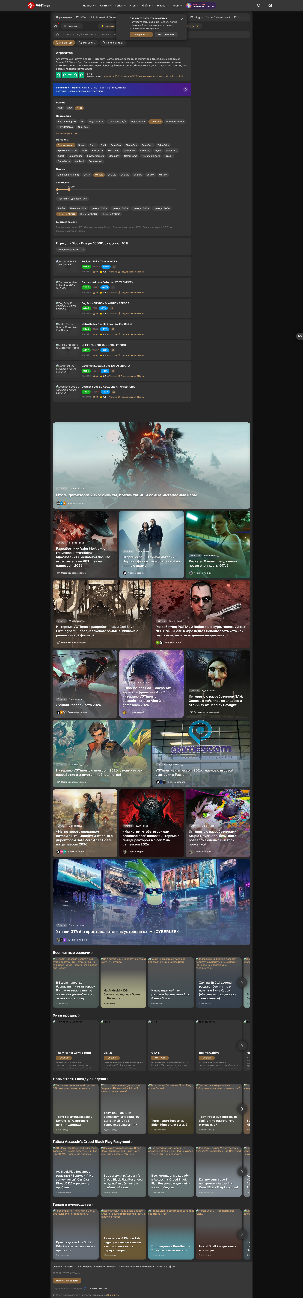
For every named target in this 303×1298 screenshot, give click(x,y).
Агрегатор (69, 34)
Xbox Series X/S (117, 121)
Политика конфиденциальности (136, 1266)
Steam (81, 145)
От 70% (150, 174)
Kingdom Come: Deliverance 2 (212, 17)
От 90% (163, 174)
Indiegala (145, 150)
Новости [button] (88, 5)
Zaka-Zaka (163, 145)
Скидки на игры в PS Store (157, 227)
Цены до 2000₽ (111, 214)
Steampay (114, 156)
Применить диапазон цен (72, 198)
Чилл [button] (176, 5)
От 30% (125, 174)
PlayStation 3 (65, 127)
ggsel (61, 156)
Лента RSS (161, 1266)
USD (69, 108)
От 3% (87, 174)
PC (82, 121)
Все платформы (67, 121)
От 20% (112, 174)
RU (173, 1266)
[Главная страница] (38, 5)
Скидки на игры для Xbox (70, 231)
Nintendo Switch (175, 121)
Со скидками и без (68, 174)
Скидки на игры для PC (69, 227)
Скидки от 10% (109, 34)
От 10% (99, 174)
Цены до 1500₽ (88, 214)
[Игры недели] (245, 17)
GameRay (116, 145)
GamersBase (75, 156)
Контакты (112, 1266)
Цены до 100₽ (78, 208)
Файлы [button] (146, 5)
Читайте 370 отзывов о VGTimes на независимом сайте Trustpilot (143, 76)
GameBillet (130, 150)
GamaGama (64, 161)
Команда (87, 1266)
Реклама (68, 1266)
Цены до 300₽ (120, 208)
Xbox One (155, 121)
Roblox (242, 17)
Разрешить (141, 34)
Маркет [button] (162, 5)
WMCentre (97, 150)
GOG (84, 150)
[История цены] (114, 267)
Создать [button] (72, 26)
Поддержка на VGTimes (132, 272)
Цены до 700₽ (162, 208)
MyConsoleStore (151, 156)
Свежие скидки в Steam (97, 227)
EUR (60, 108)
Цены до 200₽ (99, 208)
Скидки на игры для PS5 (127, 227)
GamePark (147, 145)
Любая (61, 208)
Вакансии (99, 1266)
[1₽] (57, 189)
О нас (78, 1266)
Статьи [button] (104, 5)
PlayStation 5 (96, 121)
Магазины (89, 42)
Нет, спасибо (166, 34)
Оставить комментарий (73, 573)
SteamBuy (131, 145)
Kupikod (79, 161)
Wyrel (158, 150)
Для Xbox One (87, 34)
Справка (57, 1266)
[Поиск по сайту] (258, 5)
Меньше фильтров (67, 133)
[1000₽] (69, 189)
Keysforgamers (95, 156)
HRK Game (113, 150)
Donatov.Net (95, 161)
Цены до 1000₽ (66, 214)
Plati (103, 145)
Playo (93, 145)
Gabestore (171, 150)
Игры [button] (132, 5)
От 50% (138, 174)
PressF (168, 156)
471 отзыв (112, 272)
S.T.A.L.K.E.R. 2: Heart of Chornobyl (100, 17)
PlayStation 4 (138, 121)
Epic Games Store (67, 150)
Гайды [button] (119, 5)
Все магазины (66, 145)
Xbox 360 (82, 127)
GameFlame (130, 156)
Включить (113, 1295)
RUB (79, 108)
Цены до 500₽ (141, 208)
